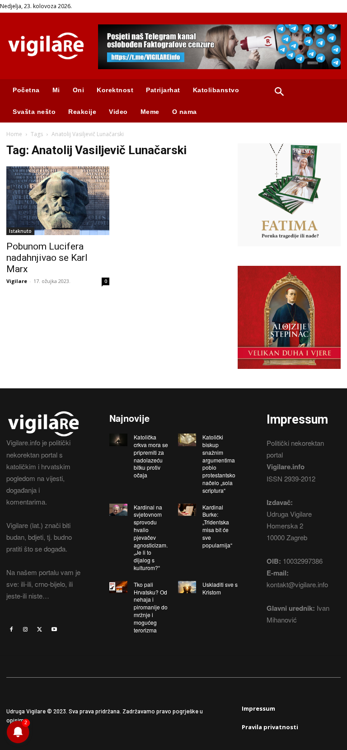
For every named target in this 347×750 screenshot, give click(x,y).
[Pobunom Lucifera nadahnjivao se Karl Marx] (57, 200)
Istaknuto (20, 231)
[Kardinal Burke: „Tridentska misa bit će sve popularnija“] (187, 510)
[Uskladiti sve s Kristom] (187, 587)
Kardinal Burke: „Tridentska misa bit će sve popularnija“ (217, 526)
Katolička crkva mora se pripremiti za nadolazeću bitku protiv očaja (151, 456)
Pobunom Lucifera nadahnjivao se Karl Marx (47, 257)
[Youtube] (54, 629)
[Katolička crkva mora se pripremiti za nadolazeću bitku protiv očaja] (118, 440)
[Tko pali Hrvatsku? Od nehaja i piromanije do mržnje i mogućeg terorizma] (118, 587)
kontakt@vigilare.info (297, 584)
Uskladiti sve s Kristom (220, 588)
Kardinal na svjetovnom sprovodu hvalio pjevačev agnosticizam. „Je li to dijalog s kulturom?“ (151, 537)
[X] (40, 629)
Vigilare (16, 281)
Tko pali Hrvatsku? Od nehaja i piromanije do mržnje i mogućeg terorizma (151, 607)
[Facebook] (11, 629)
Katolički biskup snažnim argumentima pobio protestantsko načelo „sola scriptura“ (218, 463)
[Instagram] (26, 629)
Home (14, 134)
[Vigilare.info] (45, 46)
